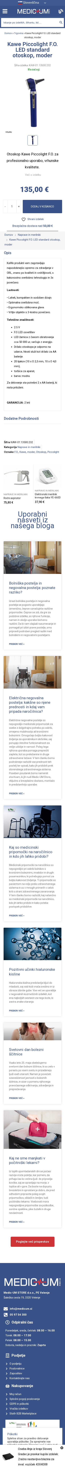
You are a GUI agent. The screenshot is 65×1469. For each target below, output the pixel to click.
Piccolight (53, 452)
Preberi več (60, 500)
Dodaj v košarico (42, 206)
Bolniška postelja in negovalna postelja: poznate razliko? (32, 587)
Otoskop (41, 452)
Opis (7, 253)
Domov (8, 33)
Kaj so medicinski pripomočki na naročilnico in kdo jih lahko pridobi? (30, 852)
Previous (4, 484)
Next (61, 484)
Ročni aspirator (12, 498)
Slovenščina (30, 2)
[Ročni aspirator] (17, 477)
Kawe (23, 452)
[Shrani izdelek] (29, 468)
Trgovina (18, 33)
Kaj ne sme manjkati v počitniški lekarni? (27, 1160)
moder (31, 452)
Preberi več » (16, 644)
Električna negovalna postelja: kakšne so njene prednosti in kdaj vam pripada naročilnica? (29, 705)
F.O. (16, 452)
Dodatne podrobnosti (21, 418)
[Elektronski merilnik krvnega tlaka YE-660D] (48, 475)
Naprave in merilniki (29, 447)
